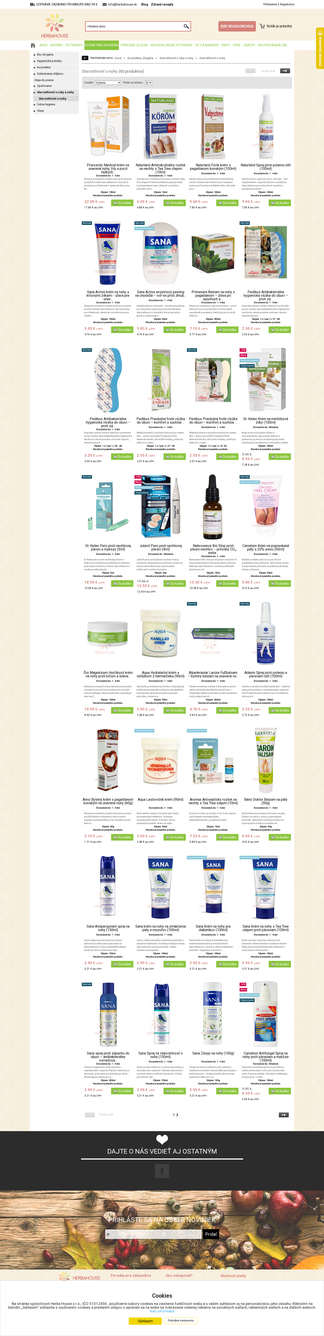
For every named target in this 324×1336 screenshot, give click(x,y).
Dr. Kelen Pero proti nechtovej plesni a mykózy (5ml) (108, 547)
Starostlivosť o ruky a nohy (55, 92)
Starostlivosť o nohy (52, 98)
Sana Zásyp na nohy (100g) (213, 1053)
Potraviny (74, 45)
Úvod (118, 58)
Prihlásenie (270, 4)
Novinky (56, 45)
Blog (144, 4)
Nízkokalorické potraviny (172, 45)
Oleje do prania (44, 80)
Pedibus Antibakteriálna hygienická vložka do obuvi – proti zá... (266, 295)
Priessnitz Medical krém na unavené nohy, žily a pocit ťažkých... (108, 168)
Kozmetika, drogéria (101, 45)
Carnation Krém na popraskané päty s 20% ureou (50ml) (265, 547)
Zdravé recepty (162, 4)
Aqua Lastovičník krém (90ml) (160, 799)
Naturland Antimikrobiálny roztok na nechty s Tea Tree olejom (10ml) (161, 168)
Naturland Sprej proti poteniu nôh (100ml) (266, 166)
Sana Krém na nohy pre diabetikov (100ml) (213, 928)
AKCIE (43, 45)
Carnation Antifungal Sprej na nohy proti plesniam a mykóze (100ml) (266, 1057)
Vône (237, 45)
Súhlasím (145, 1321)
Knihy (226, 45)
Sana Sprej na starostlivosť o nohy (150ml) (160, 1055)
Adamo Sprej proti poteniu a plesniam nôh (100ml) (265, 674)
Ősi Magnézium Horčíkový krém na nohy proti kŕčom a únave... (108, 674)
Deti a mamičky (207, 45)
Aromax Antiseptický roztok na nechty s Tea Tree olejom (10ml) (213, 801)
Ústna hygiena (46, 104)
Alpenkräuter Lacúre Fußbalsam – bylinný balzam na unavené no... (213, 674)
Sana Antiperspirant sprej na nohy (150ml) (108, 928)
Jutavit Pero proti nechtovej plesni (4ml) (161, 547)
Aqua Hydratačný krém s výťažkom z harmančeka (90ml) (160, 674)
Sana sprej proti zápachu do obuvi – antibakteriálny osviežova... (108, 1057)
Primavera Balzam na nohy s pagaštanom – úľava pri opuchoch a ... (213, 295)
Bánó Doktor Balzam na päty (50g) (265, 801)
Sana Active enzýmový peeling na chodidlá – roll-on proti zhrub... (160, 293)
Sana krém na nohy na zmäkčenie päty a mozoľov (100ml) (160, 928)
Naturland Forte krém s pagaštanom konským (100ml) (213, 166)
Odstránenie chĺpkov (50, 73)
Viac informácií (162, 1311)
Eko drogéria (45, 54)
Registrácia (287, 4)
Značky (249, 45)
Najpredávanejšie (272, 45)
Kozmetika (44, 67)
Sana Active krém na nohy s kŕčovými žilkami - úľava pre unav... (108, 295)
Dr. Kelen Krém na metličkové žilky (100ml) (265, 420)
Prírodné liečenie (134, 45)
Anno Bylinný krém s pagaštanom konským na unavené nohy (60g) (108, 801)
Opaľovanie (44, 85)
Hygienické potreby (49, 61)
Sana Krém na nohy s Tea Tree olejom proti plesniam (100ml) (266, 928)
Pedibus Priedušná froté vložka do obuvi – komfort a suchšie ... (160, 420)
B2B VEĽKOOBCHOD (237, 26)
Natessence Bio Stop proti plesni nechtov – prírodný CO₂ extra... (213, 549)
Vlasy (40, 110)
